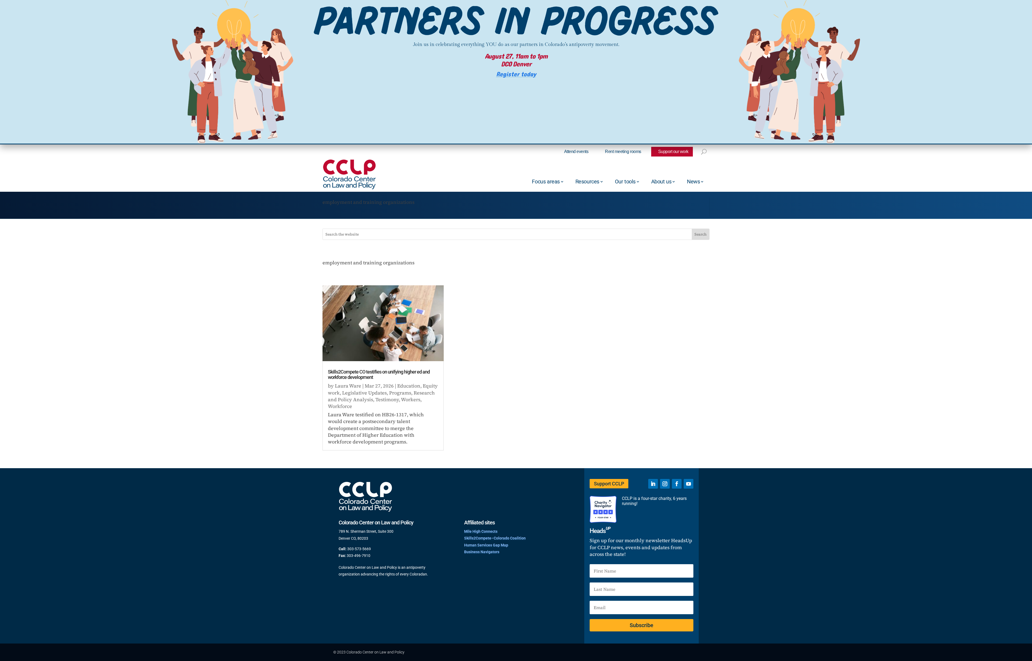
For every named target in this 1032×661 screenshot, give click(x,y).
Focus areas (546, 181)
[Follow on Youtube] (688, 484)
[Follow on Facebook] (677, 484)
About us (661, 181)
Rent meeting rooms (623, 151)
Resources (587, 181)
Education (408, 385)
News (693, 181)
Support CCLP (609, 483)
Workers (410, 399)
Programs (400, 392)
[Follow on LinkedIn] (653, 484)
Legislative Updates (364, 392)
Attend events (576, 151)
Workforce (340, 406)
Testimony (387, 399)
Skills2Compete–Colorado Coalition (495, 538)
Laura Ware (348, 385)
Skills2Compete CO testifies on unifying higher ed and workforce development (379, 374)
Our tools (625, 181)
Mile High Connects (480, 531)
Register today (516, 74)
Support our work (673, 151)
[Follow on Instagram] (665, 484)
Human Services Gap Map (486, 545)
